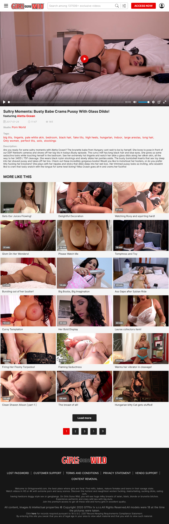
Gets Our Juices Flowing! (16, 216)
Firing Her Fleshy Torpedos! (18, 367)
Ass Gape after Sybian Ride (131, 291)
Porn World (19, 127)
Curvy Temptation (12, 329)
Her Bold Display (68, 329)
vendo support (146, 473)
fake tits (78, 137)
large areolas (132, 137)
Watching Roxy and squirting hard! (135, 216)
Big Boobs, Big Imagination (74, 291)
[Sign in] (162, 6)
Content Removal (84, 479)
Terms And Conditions (82, 473)
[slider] (66, 102)
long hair (147, 137)
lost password (18, 473)
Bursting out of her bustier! (18, 291)
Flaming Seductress (70, 367)
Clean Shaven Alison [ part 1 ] (19, 404)
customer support (47, 473)
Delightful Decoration (70, 216)
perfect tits (28, 140)
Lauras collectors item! (128, 329)
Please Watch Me (68, 253)
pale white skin (34, 137)
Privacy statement (117, 473)
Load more (84, 418)
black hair (65, 137)
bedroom (51, 137)
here (34, 513)
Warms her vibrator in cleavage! (133, 367)
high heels (91, 137)
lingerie (18, 137)
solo (39, 140)
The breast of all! (68, 404)
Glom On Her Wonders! (15, 253)
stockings (50, 140)
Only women (11, 140)
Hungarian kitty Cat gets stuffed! (133, 404)
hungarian (106, 137)
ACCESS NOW (143, 5)
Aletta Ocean (26, 116)
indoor (118, 137)
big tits (7, 137)
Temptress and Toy (126, 253)
